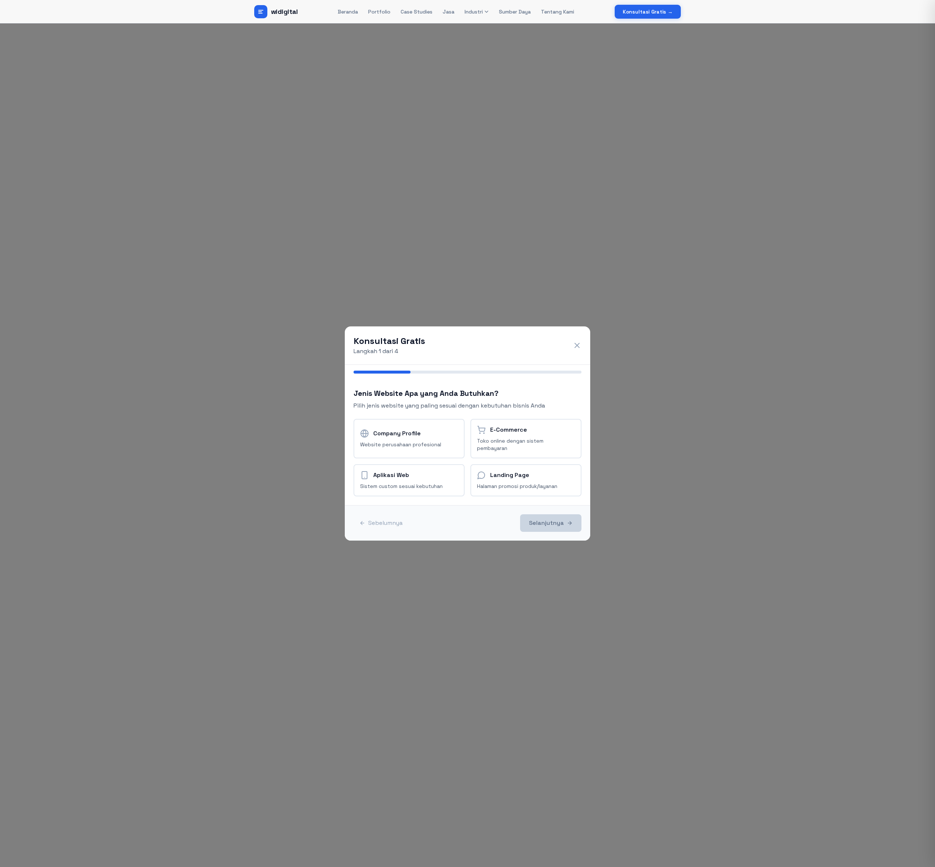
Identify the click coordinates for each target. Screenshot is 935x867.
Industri (474, 11)
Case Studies (416, 11)
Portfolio (379, 11)
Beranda (348, 11)
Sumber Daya (515, 11)
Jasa (448, 11)
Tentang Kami (557, 11)
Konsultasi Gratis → (648, 11)
